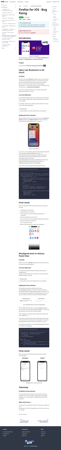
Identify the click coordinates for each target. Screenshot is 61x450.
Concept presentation (8, 431)
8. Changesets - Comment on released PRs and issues (8, 30)
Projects (26, 1)
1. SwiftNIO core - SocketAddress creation (7, 10)
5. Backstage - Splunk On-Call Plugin (8, 21)
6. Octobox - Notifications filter (9, 23)
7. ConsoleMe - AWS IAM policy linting (9, 26)
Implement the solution (55, 20)
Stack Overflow (25, 431)
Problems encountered (55, 39)
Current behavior (54, 17)
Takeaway (54, 36)
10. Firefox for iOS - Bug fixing (8, 36)
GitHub (54, 1)
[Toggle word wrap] (46, 172)
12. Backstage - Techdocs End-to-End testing (8, 42)
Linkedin (24, 433)
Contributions (20, 1)
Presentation (13, 1)
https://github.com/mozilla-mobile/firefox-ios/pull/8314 (32, 25)
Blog (42, 435)
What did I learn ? (56, 42)
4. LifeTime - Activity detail (7, 18)
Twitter (23, 435)
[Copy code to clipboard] (48, 172)
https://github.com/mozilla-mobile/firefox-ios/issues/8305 (33, 281)
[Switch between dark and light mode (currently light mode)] (58, 2)
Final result (54, 22)
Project (54, 8)
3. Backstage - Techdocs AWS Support (8, 15)
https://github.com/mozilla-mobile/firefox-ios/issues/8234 (33, 111)
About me (43, 431)
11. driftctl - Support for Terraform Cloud (7, 38)
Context (54, 14)
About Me (49, 1)
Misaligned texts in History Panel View (55, 24)
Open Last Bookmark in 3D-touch (55, 11)
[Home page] (20, 6)
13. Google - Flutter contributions (6, 45)
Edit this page (23, 414)
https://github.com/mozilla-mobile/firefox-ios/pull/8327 (32, 26)
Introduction (4, 5)
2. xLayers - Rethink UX (7, 12)
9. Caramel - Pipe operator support (8, 33)
